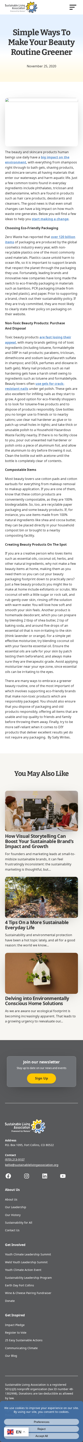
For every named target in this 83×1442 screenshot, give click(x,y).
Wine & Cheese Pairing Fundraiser (28, 1293)
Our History (13, 1215)
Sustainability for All (18, 1222)
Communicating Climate (21, 1348)
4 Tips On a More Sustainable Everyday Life (36, 925)
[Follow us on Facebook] (14, 1176)
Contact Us (12, 1230)
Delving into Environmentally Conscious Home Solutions (37, 1001)
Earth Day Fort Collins (19, 1285)
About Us (11, 1199)
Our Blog (11, 1356)
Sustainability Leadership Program (28, 1278)
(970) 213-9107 (15, 1159)
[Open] (73, 7)
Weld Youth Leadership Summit (26, 1262)
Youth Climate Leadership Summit (28, 1254)
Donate (10, 1301)
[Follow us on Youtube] (69, 1176)
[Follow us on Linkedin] (51, 1176)
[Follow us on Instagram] (32, 1176)
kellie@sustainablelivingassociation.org (31, 1165)
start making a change (50, 219)
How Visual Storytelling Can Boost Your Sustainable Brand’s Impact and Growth (39, 841)
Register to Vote (15, 1332)
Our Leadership (15, 1207)
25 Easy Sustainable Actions (24, 1340)
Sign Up (41, 1078)
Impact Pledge (15, 1325)
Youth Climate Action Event (23, 1270)
